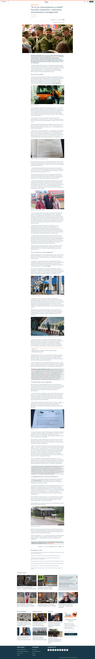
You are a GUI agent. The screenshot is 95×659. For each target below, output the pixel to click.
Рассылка (34, 653)
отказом (45, 373)
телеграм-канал (50, 543)
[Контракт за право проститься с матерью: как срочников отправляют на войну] (55, 633)
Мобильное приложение (21, 649)
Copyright (34, 655)
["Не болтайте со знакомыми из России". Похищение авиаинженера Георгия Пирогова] (55, 617)
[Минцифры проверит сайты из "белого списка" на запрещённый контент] (40, 617)
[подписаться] (67, 650)
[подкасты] (87, 1)
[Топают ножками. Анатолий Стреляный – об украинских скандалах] (68, 597)
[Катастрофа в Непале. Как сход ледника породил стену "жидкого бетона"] (24, 617)
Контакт (18, 655)
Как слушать (34, 649)
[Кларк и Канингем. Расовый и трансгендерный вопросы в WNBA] (27, 597)
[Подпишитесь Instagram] (60, 650)
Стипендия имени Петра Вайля (22, 651)
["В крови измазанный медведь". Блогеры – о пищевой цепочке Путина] (27, 580)
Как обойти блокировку (36, 651)
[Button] (53, 19)
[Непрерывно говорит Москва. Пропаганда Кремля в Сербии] (47, 580)
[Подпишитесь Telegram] (58, 650)
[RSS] (62, 650)
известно (42, 535)
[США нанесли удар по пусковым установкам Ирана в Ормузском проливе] (40, 631)
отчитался (56, 56)
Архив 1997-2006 (20, 653)
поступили (33, 370)
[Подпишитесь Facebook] (51, 650)
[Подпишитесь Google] (48, 650)
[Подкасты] (65, 650)
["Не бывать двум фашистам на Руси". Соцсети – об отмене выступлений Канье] (24, 631)
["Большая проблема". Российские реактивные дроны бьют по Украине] (47, 597)
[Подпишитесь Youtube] (55, 650)
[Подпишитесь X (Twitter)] (53, 650)
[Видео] (84, 1)
